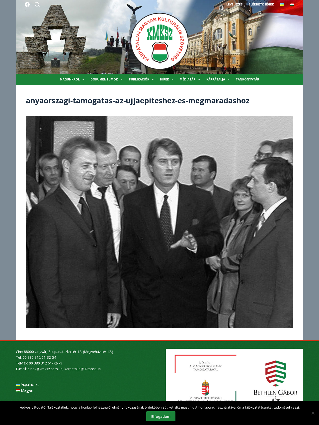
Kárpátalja (215, 79)
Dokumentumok (104, 79)
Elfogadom (160, 416)
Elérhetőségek (261, 4)
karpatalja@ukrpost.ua (83, 368)
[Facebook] (27, 4)
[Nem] (312, 413)
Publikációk (139, 79)
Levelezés (234, 4)
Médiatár (187, 79)
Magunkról (70, 79)
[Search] (37, 4)
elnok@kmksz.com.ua (45, 368)
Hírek (164, 79)
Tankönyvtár (247, 79)
